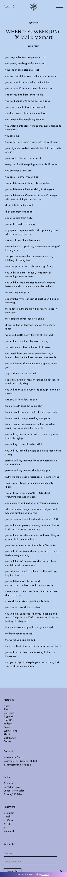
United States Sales (14, 790)
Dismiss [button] (45, 874)
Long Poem (33, 45)
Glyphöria (9, 716)
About (7, 734)
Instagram (9, 813)
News (7, 706)
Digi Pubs (9, 713)
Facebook (9, 831)
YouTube (8, 820)
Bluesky (8, 824)
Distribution (10, 738)
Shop (6, 709)
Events (7, 727)
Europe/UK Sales (13, 794)
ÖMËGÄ (33, 23)
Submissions (10, 730)
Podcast (8, 723)
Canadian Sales (12, 787)
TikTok (7, 816)
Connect (8, 741)
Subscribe (12, 871)
